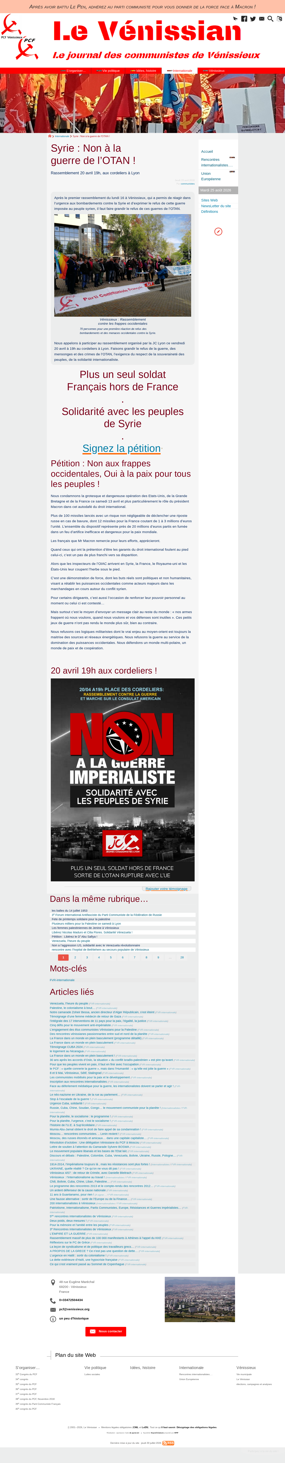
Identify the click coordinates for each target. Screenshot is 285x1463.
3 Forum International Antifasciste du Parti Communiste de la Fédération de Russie (107, 915)
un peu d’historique (74, 1318)
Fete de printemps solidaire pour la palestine (81, 919)
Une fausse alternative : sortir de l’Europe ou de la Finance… (90, 1199)
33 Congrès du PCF (26, 1373)
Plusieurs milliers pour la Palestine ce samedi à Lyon (86, 923)
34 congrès (22, 1378)
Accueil (207, 151)
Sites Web (209, 200)
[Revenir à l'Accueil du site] (51, 136)
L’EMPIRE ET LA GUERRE (68, 1233)
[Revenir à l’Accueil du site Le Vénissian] (11, 26)
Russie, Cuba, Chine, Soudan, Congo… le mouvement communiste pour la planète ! (105, 1107)
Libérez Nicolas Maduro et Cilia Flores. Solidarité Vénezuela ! (92, 932)
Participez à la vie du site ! (263, 1451)
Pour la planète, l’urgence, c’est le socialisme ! (80, 1120)
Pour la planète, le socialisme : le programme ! (80, 1116)
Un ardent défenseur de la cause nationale (78, 1190)
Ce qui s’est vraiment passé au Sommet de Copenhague (87, 1264)
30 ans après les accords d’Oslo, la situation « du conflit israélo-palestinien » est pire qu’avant (111, 1060)
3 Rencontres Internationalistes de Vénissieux (80, 1229)
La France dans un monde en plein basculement (81, 1042)
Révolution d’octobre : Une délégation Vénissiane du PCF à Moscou (94, 1142)
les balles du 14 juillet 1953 (69, 910)
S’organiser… (28, 1367)
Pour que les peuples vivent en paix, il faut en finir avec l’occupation (94, 1064)
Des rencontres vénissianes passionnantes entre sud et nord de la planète (98, 1034)
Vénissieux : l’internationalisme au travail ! (77, 1177)
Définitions (209, 212)
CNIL (136, 1427)
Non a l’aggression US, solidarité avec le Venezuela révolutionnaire (96, 945)
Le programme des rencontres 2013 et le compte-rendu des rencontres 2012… (101, 1186)
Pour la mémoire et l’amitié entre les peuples (79, 1225)
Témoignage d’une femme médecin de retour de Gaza (85, 1016)
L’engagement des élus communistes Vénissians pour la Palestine (93, 1029)
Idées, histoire (142, 1367)
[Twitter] (253, 19)
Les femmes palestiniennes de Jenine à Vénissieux (85, 928)
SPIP (176, 1433)
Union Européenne (189, 1379)
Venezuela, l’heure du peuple (71, 941)
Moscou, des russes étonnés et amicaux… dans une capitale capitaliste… (98, 1138)
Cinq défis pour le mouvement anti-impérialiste (80, 1025)
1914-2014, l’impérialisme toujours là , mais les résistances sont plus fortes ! (100, 1164)
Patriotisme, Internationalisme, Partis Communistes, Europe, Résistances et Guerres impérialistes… (115, 1207)
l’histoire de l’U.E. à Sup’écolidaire (72, 1125)
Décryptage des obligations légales (197, 1427)
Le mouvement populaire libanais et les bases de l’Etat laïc (88, 1151)
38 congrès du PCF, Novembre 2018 (35, 1398)
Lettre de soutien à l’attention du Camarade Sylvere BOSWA (89, 1146)
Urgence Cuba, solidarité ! (67, 1103)
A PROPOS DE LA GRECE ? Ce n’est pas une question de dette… (94, 1251)
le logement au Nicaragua (67, 1051)
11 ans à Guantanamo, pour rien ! (72, 1194)
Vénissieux (246, 1367)
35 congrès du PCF (26, 1383)
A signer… (101, 1194)
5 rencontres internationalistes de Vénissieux (80, 1216)
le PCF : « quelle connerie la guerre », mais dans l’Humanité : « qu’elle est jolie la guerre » (109, 1068)
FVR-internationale (62, 980)
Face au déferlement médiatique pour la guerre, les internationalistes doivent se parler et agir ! (112, 1086)
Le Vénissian (243, 1379)
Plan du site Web (75, 1355)
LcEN (145, 1427)
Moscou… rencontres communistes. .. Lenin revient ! (84, 1133)
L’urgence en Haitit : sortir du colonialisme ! (78, 1255)
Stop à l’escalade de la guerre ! (70, 1099)
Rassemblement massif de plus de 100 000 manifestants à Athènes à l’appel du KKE (105, 1238)
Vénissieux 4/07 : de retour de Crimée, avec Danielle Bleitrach (90, 1172)
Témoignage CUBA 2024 (66, 1047)
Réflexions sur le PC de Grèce (70, 1242)
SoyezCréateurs (157, 1433)
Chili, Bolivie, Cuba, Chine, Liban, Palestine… (80, 1181)
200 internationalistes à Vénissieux (72, 1203)
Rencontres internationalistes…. (196, 1374)
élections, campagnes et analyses (254, 1384)
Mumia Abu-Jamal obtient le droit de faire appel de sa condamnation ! (95, 1129)
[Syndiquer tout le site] (168, 1443)
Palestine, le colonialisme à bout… (72, 1008)
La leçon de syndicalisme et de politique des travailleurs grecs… (92, 1246)
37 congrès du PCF (26, 1393)
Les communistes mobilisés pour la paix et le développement (90, 1077)
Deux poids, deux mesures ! (68, 1220)
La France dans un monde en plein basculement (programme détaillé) (96, 1038)
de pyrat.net (134, 1433)
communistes (188, 183)
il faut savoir (168, 1427)
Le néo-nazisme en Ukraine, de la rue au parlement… (85, 1094)
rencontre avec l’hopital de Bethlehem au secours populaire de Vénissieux (100, 949)
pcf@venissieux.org (74, 1309)
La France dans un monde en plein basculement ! (82, 1055)
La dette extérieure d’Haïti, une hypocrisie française (83, 1259)
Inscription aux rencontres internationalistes (78, 1081)
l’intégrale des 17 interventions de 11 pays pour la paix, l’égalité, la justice (98, 1021)
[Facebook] (244, 19)
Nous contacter (110, 1331)
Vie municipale (244, 1374)
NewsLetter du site (216, 206)
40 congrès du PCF (26, 1408)
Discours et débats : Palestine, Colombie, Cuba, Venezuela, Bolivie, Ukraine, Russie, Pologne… (113, 1155)
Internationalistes (171, 1108)
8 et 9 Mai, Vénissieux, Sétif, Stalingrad (75, 1073)
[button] (235, 19)
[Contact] (261, 19)
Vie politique (95, 1367)
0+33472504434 (71, 1300)
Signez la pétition (121, 448)
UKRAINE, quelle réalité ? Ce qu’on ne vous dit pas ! (84, 1168)
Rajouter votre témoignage (167, 889)
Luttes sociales (92, 1374)
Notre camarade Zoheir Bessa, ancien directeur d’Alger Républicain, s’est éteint (102, 1012)
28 (182, 957)
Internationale (62, 136)
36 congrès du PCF (26, 1388)
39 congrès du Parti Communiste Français (38, 1403)
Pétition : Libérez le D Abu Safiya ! (74, 936)
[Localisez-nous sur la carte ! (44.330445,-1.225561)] (218, 231)
